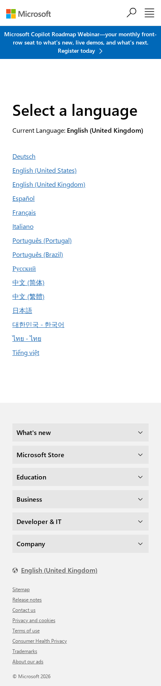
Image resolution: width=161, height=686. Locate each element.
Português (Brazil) (37, 254)
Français (24, 212)
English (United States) (44, 170)
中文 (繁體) (28, 296)
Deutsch (24, 156)
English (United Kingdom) (48, 184)
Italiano (22, 226)
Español (23, 198)
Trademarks (24, 651)
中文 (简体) (28, 282)
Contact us (24, 609)
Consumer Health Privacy (39, 640)
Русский (24, 268)
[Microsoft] (31, 14)
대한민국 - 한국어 (38, 324)
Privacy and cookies (33, 620)
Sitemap (21, 589)
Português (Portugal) (42, 240)
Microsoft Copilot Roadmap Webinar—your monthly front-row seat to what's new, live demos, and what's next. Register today (80, 42)
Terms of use (26, 630)
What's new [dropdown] (34, 432)
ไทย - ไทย (26, 338)
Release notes (27, 599)
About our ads (27, 661)
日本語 (22, 310)
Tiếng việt (25, 352)
